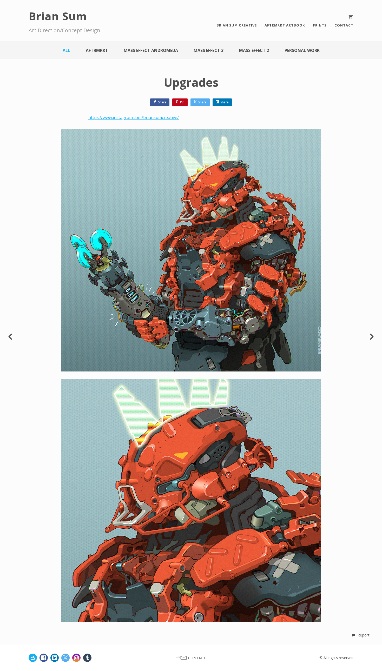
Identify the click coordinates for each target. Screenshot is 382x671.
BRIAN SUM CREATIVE (236, 25)
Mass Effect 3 (208, 50)
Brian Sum (58, 16)
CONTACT (343, 25)
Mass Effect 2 (254, 50)
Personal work (302, 50)
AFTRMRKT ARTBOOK (285, 25)
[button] (360, 635)
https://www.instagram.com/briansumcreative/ (133, 117)
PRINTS (320, 25)
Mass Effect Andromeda (151, 50)
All (66, 50)
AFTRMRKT (97, 50)
